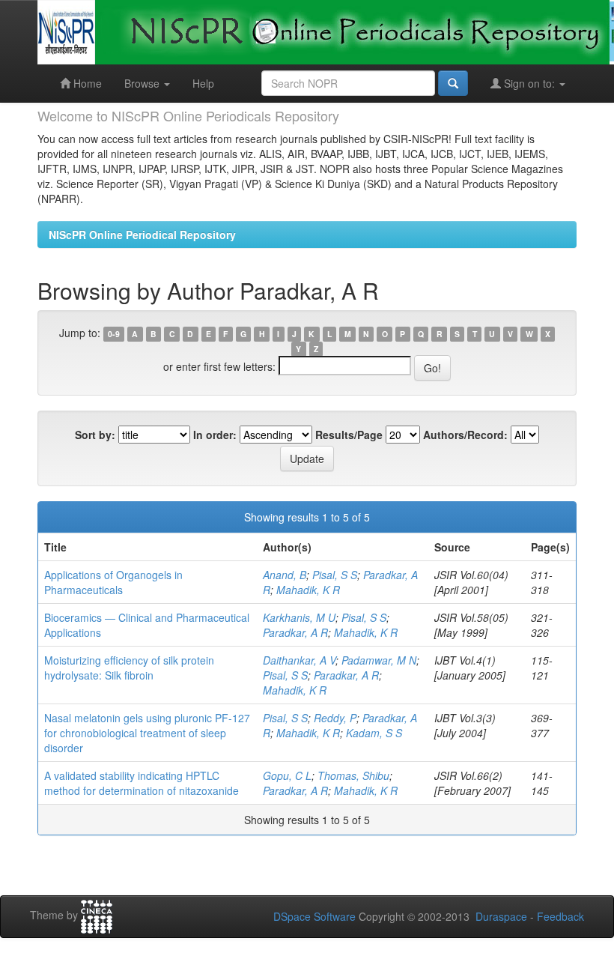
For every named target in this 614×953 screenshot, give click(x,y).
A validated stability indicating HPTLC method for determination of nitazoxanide (141, 783)
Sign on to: (529, 83)
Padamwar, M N (378, 660)
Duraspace (501, 916)
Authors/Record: (465, 434)
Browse (143, 83)
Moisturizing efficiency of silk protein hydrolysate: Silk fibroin (129, 668)
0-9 (114, 333)
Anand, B (284, 574)
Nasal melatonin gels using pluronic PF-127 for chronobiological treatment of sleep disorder (147, 732)
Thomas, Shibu (353, 775)
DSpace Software (314, 916)
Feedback (560, 916)
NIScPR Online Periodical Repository (142, 234)
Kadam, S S (374, 732)
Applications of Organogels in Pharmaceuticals (113, 582)
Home (86, 83)
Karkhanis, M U (299, 617)
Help (203, 83)
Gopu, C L (287, 775)
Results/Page (349, 434)
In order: (215, 434)
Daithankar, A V (299, 660)
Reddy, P (335, 717)
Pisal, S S (334, 574)
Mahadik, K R (308, 589)
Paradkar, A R (295, 632)
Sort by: (95, 434)
